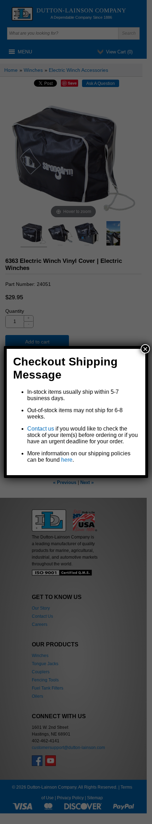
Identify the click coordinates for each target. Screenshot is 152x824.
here (66, 460)
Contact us (40, 429)
